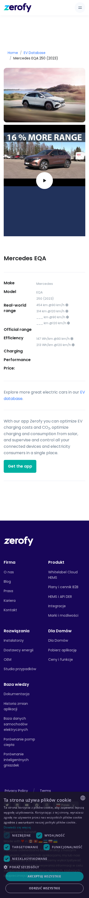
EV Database (34, 52)
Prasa (8, 590)
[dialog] (44, 845)
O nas (9, 572)
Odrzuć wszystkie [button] (44, 888)
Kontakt (10, 609)
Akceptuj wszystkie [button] (44, 876)
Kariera (10, 600)
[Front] (18, 541)
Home (13, 52)
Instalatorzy (14, 640)
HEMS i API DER (60, 596)
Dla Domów (58, 640)
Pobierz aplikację (62, 650)
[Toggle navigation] (80, 7)
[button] (44, 867)
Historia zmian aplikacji (16, 706)
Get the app (20, 466)
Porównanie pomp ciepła (19, 742)
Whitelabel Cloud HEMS (63, 575)
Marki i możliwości (63, 615)
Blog (7, 581)
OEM (7, 659)
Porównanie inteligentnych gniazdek (16, 760)
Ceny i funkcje (60, 659)
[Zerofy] (17, 7)
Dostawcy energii (18, 650)
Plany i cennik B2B (63, 586)
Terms (45, 790)
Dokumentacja (16, 693)
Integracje (57, 606)
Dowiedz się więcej (17, 827)
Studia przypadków (20, 668)
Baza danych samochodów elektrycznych (16, 724)
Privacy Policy (16, 790)
